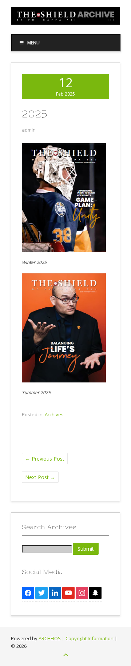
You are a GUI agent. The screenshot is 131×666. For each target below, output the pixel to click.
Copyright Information (90, 638)
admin (29, 130)
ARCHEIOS (50, 638)
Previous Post (44, 458)
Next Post (40, 477)
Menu (33, 43)
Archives (54, 414)
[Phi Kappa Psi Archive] (65, 22)
